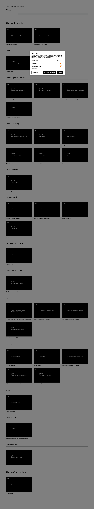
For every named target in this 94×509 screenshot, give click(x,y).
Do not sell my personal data (49, 72)
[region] (47, 63)
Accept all (60, 72)
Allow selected (35, 72)
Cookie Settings (34, 68)
